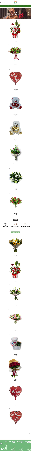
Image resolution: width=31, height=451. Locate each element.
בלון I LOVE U (16, 89)
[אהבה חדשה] (15, 294)
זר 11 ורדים (15, 213)
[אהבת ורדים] (15, 368)
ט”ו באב (20, 5)
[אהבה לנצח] (15, 54)
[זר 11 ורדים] (15, 202)
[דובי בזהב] (15, 128)
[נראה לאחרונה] (2, 449)
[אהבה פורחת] (15, 343)
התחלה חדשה (16, 188)
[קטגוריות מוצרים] (7, 2)
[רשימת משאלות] (9, 20)
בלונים (15, 5)
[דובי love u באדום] (15, 103)
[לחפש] (0, 2)
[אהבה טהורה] (15, 319)
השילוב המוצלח (15, 163)
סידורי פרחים (23, 5)
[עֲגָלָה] (5, 2)
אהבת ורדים (15, 379)
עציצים (12, 5)
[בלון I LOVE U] (15, 78)
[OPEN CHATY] (1, 443)
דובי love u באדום (15, 114)
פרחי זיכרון (5, 5)
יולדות (17, 5)
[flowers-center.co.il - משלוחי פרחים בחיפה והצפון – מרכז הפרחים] (15, 2)
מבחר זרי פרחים (15, 219)
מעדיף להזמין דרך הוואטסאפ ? (15, 232)
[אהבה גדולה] (15, 29)
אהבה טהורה (15, 329)
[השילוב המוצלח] (15, 153)
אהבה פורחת (16, 354)
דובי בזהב (15, 139)
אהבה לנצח (15, 64)
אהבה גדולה (15, 40)
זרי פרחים (27, 5)
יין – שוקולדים (9, 5)
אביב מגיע (15, 255)
